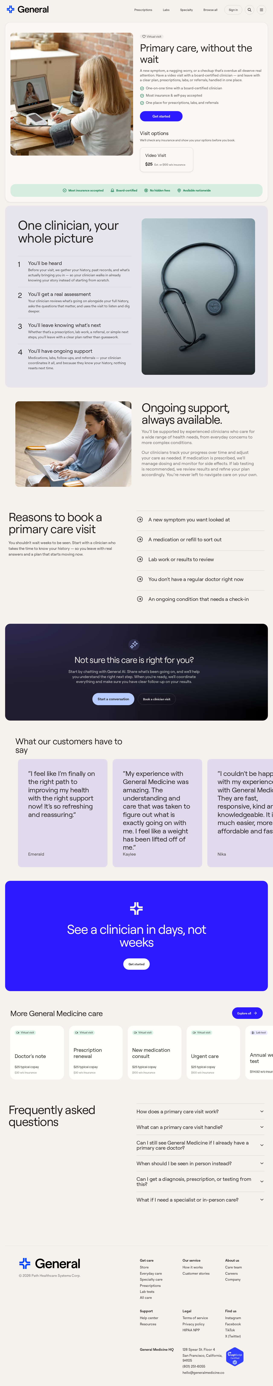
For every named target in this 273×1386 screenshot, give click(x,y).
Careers (231, 1273)
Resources (148, 1324)
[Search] (249, 10)
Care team (233, 1267)
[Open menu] (261, 10)
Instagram (233, 1318)
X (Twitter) (233, 1336)
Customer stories (196, 1273)
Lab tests (147, 1291)
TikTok (230, 1330)
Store (144, 1267)
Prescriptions (150, 1285)
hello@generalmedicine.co (203, 1372)
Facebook (233, 1324)
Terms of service (195, 1318)
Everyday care (151, 1273)
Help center (149, 1318)
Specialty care (151, 1279)
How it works (193, 1267)
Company (233, 1279)
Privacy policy (194, 1324)
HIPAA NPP (191, 1330)
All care (146, 1297)
